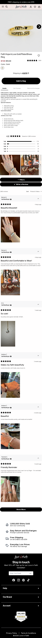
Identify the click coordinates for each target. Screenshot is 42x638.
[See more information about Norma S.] (38, 198)
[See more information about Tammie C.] (38, 458)
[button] (34, 60)
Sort (27, 191)
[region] (21, 165)
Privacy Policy (12, 633)
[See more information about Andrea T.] (38, 355)
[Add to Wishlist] (38, 56)
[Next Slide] (40, 165)
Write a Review (25, 184)
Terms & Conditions (28, 633)
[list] (21, 31)
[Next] (39, 26)
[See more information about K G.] (38, 304)
